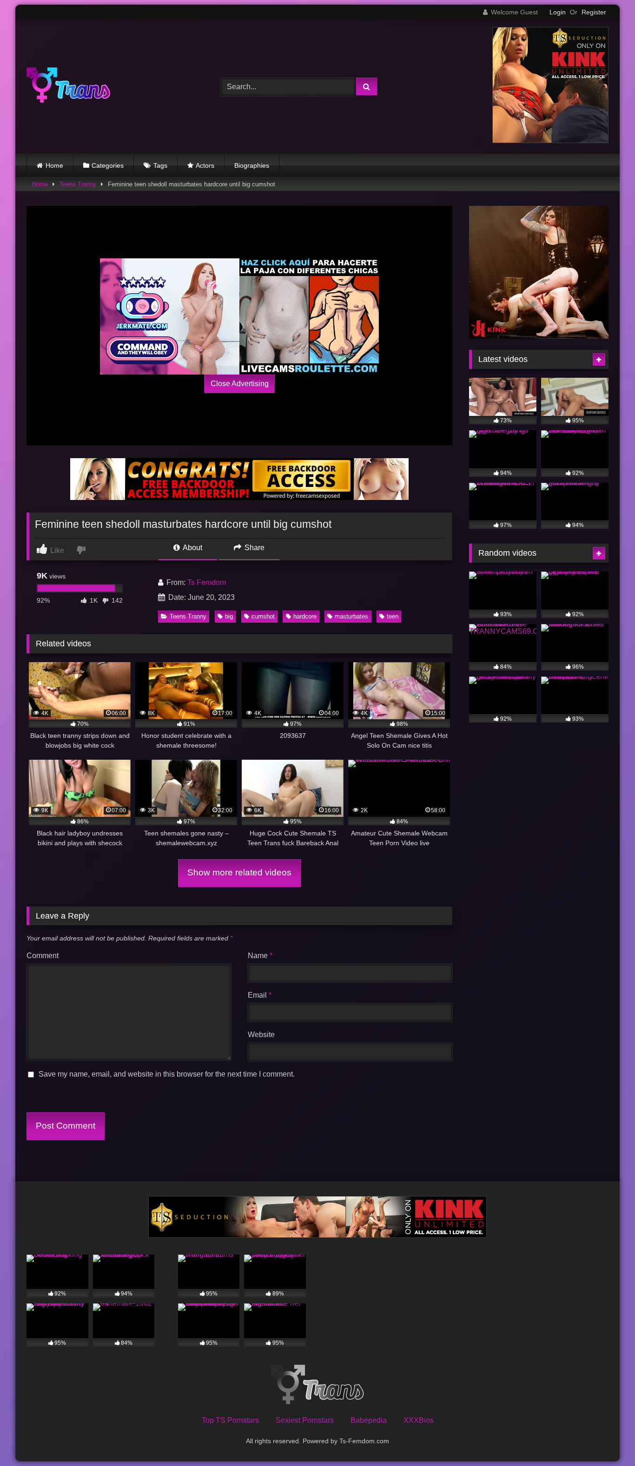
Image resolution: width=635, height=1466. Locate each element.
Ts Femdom (206, 582)
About (191, 548)
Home (54, 165)
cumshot (263, 616)
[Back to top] (606, 1438)
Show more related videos (239, 872)
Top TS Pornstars (230, 1420)
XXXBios (418, 1420)
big (229, 616)
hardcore (305, 616)
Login (557, 12)
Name (260, 956)
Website (261, 1035)
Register (594, 12)
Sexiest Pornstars (305, 1420)
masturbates (351, 616)
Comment (42, 956)
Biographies (251, 165)
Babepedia (369, 1420)
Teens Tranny (78, 184)
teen (392, 616)
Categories (108, 165)
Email (259, 995)
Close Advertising (240, 384)
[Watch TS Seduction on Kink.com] (550, 141)
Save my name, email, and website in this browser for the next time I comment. (167, 1074)
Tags (160, 165)
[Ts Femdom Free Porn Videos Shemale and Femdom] (68, 86)
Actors (205, 165)
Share (254, 548)
